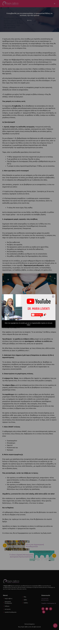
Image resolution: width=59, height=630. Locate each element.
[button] (53, 296)
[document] (29, 315)
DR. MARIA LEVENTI (39, 308)
